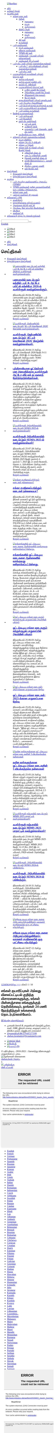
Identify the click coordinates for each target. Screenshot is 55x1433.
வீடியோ (16, 210)
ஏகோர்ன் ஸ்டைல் (33, 153)
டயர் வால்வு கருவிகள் (29, 111)
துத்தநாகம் (30, 27)
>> (19, 984)
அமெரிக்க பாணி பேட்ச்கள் (37, 92)
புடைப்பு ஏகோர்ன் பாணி (36, 155)
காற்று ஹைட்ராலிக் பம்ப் (30, 82)
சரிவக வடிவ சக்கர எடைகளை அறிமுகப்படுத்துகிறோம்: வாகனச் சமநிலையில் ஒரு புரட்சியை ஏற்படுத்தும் (30, 937)
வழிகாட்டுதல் (13, 11)
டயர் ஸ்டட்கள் (25, 71)
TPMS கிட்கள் (25, 53)
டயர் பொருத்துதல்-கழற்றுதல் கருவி (36, 105)
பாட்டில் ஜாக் (30, 124)
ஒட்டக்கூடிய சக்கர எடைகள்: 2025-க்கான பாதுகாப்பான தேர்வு (29, 698)
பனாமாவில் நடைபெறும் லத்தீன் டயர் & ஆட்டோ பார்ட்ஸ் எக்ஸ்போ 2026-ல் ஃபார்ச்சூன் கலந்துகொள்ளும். (30, 284)
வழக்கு (10, 179)
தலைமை (29, 21)
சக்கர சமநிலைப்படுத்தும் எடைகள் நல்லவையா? (27, 489)
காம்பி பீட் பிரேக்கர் (27, 84)
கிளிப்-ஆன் (24, 29)
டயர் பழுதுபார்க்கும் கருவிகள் (33, 108)
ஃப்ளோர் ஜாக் (31, 126)
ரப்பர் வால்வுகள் (26, 48)
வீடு (9, 8)
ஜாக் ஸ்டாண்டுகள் (27, 121)
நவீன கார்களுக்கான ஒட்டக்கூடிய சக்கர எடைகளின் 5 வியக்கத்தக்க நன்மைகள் (30, 765)
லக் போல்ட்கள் (31, 168)
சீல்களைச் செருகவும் (35, 95)
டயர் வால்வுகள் (20, 45)
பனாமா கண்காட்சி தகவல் (25, 195)
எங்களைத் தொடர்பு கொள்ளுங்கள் (23, 216)
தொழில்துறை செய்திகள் (25, 176)
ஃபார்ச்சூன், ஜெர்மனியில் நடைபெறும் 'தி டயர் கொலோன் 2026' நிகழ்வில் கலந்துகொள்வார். (28, 339)
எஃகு (27, 24)
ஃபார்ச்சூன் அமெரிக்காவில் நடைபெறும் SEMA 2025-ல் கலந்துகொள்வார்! (28, 439)
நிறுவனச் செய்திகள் (23, 174)
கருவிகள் (23, 42)
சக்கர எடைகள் (20, 16)
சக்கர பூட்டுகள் (26, 145)
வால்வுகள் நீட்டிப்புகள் (29, 61)
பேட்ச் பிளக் (30, 98)
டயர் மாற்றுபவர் (26, 116)
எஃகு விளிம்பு (25, 140)
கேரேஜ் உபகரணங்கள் (23, 113)
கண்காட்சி (18, 213)
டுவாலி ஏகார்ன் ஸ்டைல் (36, 158)
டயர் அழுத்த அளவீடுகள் (31, 103)
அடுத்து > (13, 984)
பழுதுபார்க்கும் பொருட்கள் (31, 87)
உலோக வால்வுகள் (27, 50)
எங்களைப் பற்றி (14, 197)
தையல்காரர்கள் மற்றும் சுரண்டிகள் (35, 100)
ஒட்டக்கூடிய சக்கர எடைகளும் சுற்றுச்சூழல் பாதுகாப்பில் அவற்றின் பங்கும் (30, 631)
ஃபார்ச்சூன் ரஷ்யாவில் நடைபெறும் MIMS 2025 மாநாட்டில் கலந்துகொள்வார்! (29, 828)
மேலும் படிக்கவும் (21, 318)
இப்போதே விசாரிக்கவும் (12, 1020)
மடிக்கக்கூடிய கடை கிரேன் (32, 134)
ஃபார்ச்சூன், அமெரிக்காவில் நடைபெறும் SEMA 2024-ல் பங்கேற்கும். (29, 876)
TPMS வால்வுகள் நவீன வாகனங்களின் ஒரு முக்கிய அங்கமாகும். (31, 188)
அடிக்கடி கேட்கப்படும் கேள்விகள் (28, 208)
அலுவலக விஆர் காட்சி (24, 205)
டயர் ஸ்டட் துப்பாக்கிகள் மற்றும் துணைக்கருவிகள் (33, 67)
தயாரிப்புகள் (13, 14)
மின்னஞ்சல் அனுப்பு (10, 1059)
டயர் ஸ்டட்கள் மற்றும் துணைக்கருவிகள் (32, 63)
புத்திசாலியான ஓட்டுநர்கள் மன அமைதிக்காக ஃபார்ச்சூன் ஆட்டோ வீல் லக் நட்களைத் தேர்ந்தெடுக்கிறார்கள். (30, 373)
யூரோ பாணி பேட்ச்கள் (35, 90)
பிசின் (21, 19)
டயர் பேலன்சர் (25, 119)
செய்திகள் (12, 171)
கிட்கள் (22, 40)
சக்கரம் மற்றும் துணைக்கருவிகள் (29, 137)
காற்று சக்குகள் (26, 79)
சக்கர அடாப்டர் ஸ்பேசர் (30, 142)
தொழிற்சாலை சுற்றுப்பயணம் (26, 203)
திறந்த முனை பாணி (34, 166)
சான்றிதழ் (17, 200)
